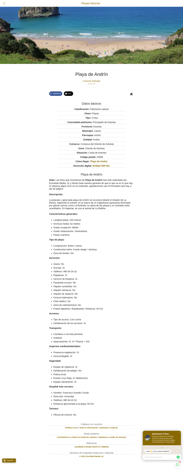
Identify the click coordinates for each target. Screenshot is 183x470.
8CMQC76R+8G (101, 165)
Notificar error (71, 428)
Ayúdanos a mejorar (109, 428)
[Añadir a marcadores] (131, 93)
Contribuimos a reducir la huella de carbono (77, 437)
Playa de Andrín (98, 161)
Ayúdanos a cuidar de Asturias (112, 437)
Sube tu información (89, 428)
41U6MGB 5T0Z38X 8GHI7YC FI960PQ (91, 447)
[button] (179, 433)
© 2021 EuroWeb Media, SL (91, 456)
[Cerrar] (4, 3)
